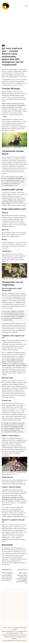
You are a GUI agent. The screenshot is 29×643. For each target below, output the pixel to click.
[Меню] (26, 5)
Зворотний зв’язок (21, 640)
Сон (3, 45)
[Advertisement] (14, 26)
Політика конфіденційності (9, 640)
